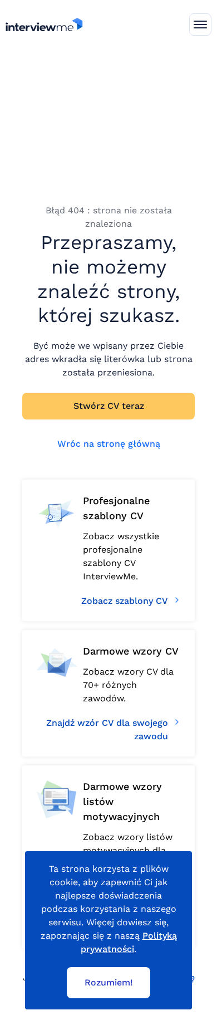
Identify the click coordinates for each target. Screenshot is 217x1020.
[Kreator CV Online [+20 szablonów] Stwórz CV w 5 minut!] (44, 24)
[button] (200, 24)
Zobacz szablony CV (124, 601)
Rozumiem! (109, 982)
